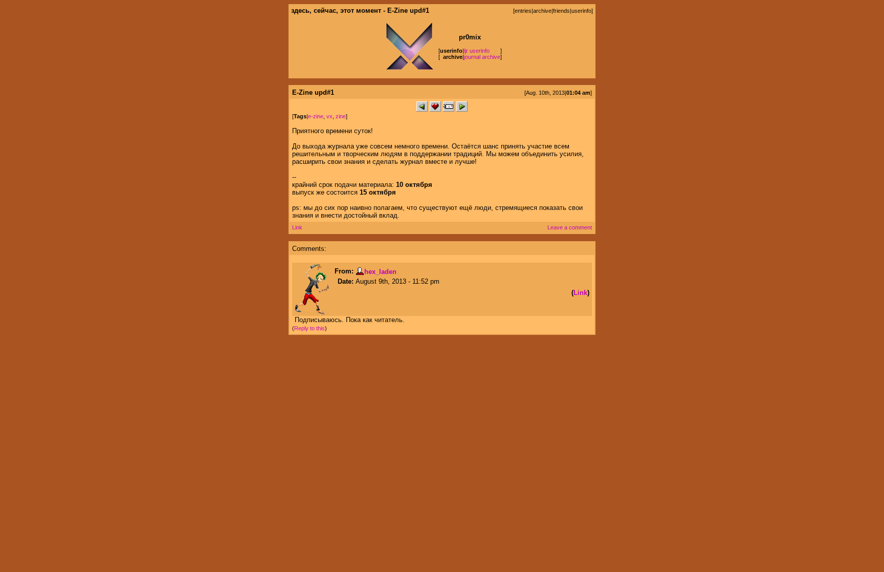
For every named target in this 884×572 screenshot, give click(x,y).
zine (341, 116)
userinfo (581, 11)
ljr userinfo (477, 51)
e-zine (315, 116)
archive (542, 11)
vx (329, 116)
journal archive (482, 57)
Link (297, 227)
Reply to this (309, 328)
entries (523, 11)
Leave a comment (569, 227)
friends (561, 11)
